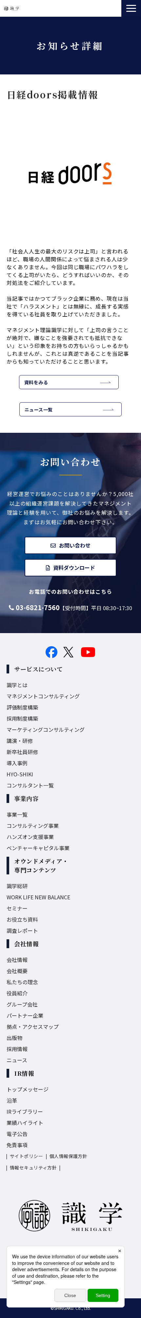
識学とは (17, 685)
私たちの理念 (22, 982)
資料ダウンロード (74, 567)
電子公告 (17, 1134)
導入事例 (17, 763)
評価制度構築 (22, 707)
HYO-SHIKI (20, 774)
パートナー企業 (25, 1015)
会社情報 (17, 960)
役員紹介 (17, 993)
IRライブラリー (25, 1111)
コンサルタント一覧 (30, 785)
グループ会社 (22, 1004)
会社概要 (17, 971)
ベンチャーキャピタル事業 (38, 848)
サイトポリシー (26, 1156)
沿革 (12, 1100)
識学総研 (17, 886)
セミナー (17, 908)
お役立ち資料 (22, 919)
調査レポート (22, 930)
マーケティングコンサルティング (46, 729)
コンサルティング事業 (33, 825)
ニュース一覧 (39, 409)
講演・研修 (20, 741)
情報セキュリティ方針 (33, 1167)
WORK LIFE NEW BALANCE (38, 897)
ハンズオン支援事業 (30, 837)
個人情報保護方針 (68, 1156)
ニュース (17, 1060)
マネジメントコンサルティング (43, 696)
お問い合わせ (75, 545)
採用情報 (17, 1049)
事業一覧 (17, 814)
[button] (131, 8)
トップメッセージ (28, 1089)
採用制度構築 (22, 718)
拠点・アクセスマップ (33, 1026)
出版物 (14, 1038)
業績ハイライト (25, 1123)
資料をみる (36, 382)
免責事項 (17, 1145)
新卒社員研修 (22, 752)
